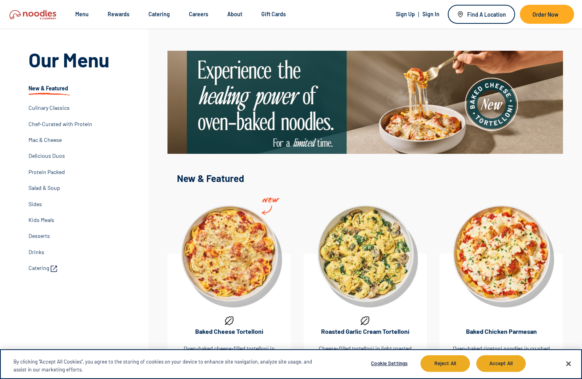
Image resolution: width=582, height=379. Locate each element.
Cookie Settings (389, 363)
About (234, 14)
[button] (49, 90)
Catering (159, 14)
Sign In (430, 14)
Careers (198, 14)
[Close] (568, 363)
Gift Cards (273, 14)
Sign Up (405, 14)
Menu (82, 14)
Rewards (118, 14)
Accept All (501, 363)
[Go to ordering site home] (33, 14)
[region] (291, 364)
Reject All (445, 363)
